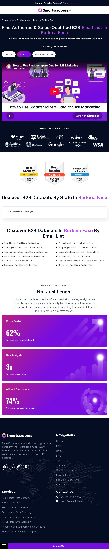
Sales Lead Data (11, 502)
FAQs (59, 446)
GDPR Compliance (66, 470)
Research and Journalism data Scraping (23, 526)
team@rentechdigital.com (74, 501)
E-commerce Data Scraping (17, 507)
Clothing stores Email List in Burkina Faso (23, 247)
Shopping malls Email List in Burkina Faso (77, 247)
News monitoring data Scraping (19, 517)
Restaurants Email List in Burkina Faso (76, 265)
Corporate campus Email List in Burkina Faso (24, 256)
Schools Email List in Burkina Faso (74, 256)
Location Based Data (68, 479)
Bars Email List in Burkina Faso (18, 260)
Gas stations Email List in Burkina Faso (76, 243)
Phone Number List (44, 54)
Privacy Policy (64, 475)
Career (59, 450)
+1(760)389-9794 (71, 497)
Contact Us (68, 3)
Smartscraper (8, 20)
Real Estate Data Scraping (16, 497)
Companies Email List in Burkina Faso (21, 265)
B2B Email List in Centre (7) (20, 211)
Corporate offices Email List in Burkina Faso (79, 252)
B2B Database (23, 20)
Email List (24, 54)
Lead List (9, 54)
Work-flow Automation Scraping (19, 531)
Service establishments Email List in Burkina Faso (81, 260)
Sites (59, 460)
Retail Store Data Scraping (16, 522)
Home (59, 441)
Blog (58, 455)
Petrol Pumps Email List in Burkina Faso (22, 243)
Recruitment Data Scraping (16, 512)
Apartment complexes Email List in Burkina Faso (26, 252)
